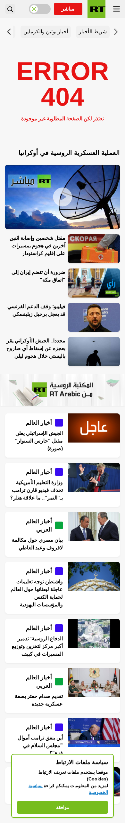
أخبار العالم (39, 422)
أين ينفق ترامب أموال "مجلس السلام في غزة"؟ (40, 745)
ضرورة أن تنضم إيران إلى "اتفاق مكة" (38, 276)
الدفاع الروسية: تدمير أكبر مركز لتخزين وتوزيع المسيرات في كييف (37, 646)
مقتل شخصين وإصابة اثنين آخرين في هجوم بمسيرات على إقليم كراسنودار (37, 245)
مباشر (68, 9)
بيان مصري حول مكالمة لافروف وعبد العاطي (37, 543)
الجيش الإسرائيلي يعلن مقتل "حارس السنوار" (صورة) (39, 440)
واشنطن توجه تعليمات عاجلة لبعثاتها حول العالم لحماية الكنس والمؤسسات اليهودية (37, 593)
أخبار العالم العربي (39, 525)
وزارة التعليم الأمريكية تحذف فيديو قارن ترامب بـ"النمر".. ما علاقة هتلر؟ (36, 490)
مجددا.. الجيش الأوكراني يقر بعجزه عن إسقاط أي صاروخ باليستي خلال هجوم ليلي (35, 348)
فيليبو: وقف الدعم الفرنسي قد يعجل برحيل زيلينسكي (36, 310)
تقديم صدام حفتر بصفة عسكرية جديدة (39, 700)
